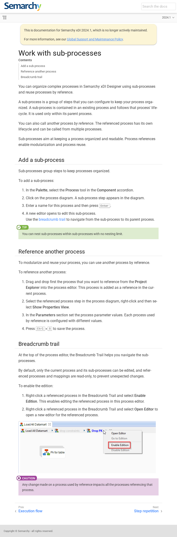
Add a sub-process (33, 66)
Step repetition (146, 511)
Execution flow (30, 511)
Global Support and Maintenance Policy (95, 39)
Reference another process (38, 71)
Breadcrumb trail (31, 77)
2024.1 (166, 17)
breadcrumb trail (52, 219)
